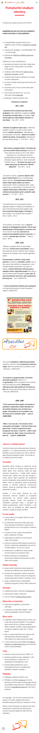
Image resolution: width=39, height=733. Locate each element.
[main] (19, 10)
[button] (2, 2)
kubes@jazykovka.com (19, 687)
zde (14, 52)
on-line (28, 682)
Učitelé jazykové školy (23, 597)
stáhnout (22, 680)
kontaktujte (19, 95)
